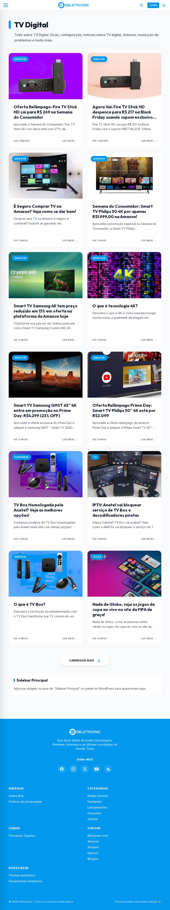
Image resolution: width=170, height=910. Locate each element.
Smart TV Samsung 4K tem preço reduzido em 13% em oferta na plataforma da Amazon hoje (46, 311)
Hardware (94, 801)
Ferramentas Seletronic (25, 881)
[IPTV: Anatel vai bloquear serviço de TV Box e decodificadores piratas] (124, 474)
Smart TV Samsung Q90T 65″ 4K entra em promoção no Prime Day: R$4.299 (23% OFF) (45, 410)
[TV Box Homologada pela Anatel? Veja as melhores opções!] (46, 474)
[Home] (73, 5)
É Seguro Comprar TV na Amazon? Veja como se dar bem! (45, 209)
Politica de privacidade (25, 801)
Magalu (92, 859)
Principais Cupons (22, 835)
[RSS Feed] (108, 769)
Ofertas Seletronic (22, 875)
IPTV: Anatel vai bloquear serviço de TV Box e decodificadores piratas (116, 510)
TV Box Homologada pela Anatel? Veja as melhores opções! (38, 510)
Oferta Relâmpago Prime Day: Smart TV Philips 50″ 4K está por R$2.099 (124, 410)
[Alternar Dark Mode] (164, 5)
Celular (92, 819)
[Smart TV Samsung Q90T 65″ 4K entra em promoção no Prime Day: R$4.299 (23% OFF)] (46, 375)
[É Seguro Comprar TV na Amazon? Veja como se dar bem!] (46, 176)
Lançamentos (97, 807)
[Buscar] (141, 5)
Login (153, 5)
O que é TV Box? (29, 604)
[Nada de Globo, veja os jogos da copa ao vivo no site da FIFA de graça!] (124, 574)
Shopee (93, 847)
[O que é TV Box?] (46, 574)
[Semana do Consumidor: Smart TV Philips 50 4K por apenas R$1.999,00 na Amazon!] (124, 176)
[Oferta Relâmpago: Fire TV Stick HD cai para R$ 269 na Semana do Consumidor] (46, 76)
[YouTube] (96, 769)
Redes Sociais (97, 796)
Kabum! (92, 853)
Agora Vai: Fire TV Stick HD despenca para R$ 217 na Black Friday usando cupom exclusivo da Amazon (122, 114)
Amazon (93, 841)
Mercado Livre (97, 835)
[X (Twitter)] (85, 769)
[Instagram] (73, 769)
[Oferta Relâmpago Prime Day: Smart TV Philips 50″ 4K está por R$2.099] (124, 375)
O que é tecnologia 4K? (115, 305)
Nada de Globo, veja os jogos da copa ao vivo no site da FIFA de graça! (123, 609)
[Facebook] (62, 769)
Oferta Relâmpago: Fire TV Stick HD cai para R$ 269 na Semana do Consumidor (45, 112)
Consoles (94, 813)
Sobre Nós (16, 796)
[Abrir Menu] (6, 5)
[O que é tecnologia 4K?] (124, 275)
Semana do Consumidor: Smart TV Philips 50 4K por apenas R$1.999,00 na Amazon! (122, 211)
